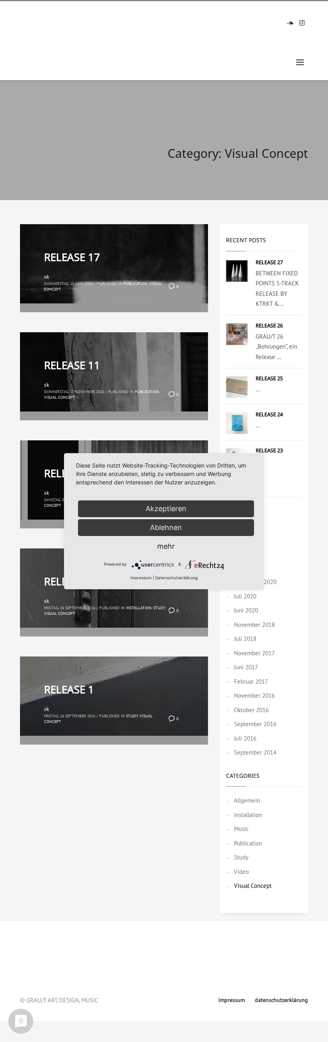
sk (46, 276)
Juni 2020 (246, 610)
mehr (166, 546)
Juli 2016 (245, 738)
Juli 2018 (245, 638)
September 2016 (255, 724)
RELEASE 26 (269, 325)
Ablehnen (166, 527)
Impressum (141, 577)
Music (241, 829)
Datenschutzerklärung (176, 577)
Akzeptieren (166, 508)
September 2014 (255, 752)
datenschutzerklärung (47, 962)
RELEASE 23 (269, 450)
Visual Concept (59, 397)
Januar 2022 (249, 553)
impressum (34, 951)
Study (159, 607)
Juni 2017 (246, 667)
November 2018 (254, 624)
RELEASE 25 (269, 378)
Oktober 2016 (251, 710)
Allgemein (247, 800)
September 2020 (255, 582)
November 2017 (254, 653)
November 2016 (254, 695)
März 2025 (247, 539)
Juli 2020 (245, 596)
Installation (139, 607)
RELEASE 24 (269, 414)
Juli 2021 (245, 568)
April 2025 (247, 525)
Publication (135, 283)
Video (241, 871)
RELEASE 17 (72, 257)
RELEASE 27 (269, 262)
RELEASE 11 (72, 365)
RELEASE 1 (69, 689)
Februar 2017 (251, 681)
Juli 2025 (245, 511)
